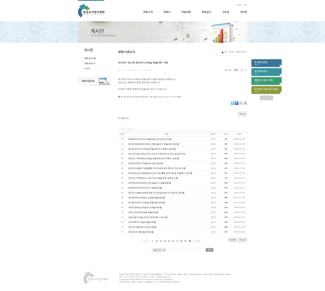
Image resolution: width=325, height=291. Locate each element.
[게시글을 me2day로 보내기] (241, 103)
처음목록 (232, 240)
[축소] (245, 69)
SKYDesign (169, 279)
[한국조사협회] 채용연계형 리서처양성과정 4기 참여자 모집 (155, 193)
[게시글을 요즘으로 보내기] (245, 103)
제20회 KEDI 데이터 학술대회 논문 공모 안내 (148, 139)
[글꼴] (236, 69)
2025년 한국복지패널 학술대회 (142, 212)
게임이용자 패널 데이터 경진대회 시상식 (146, 217)
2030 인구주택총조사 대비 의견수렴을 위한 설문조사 (152, 178)
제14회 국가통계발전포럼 (139, 232)
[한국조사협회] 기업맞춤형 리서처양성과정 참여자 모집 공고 (155, 168)
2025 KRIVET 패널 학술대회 (141, 222)
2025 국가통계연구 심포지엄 (141, 227)
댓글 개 (125, 118)
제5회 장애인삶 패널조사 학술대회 (143, 207)
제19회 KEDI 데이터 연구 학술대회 (144, 188)
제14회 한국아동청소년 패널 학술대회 (145, 197)
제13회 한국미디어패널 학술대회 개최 (145, 202)
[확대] (242, 69)
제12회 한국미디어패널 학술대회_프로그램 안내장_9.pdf (144, 97)
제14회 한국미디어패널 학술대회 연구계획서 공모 (150, 149)
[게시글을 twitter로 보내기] (232, 103)
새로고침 (242, 240)
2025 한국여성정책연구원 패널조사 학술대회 (148, 183)
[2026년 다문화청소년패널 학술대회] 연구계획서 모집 (152, 158)
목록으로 (242, 114)
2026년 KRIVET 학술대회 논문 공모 (144, 163)
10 (190, 241)
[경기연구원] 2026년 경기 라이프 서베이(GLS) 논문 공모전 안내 (156, 154)
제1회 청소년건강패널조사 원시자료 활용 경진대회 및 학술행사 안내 (159, 173)
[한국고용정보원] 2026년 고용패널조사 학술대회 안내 (152, 144)
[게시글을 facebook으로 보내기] (237, 103)
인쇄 (229, 70)
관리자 (213, 139)
